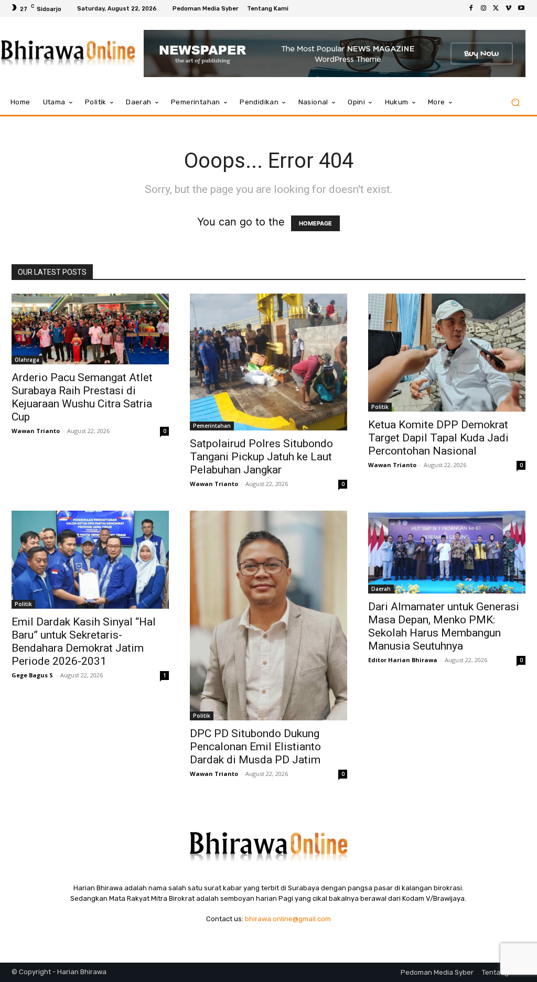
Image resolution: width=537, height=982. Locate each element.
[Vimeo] (508, 8)
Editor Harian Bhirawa (402, 660)
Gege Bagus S (32, 675)
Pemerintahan (212, 425)
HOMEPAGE (315, 223)
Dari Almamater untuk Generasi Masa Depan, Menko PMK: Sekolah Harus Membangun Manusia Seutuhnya (443, 626)
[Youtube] (521, 8)
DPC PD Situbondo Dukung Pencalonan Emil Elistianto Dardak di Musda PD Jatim (255, 746)
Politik (380, 407)
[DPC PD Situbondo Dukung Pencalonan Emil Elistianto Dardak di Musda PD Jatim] (268, 615)
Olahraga (27, 359)
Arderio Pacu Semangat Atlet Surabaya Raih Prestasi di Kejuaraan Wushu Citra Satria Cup (82, 397)
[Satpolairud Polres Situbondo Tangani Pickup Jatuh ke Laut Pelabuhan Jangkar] (268, 362)
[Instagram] (483, 8)
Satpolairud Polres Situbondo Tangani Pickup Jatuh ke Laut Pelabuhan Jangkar (261, 456)
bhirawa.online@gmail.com (288, 919)
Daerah (381, 588)
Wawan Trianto (36, 431)
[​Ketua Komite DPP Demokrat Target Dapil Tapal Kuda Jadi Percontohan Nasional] (446, 353)
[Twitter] (496, 8)
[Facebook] (471, 8)
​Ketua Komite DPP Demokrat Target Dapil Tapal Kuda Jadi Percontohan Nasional (438, 437)
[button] (515, 102)
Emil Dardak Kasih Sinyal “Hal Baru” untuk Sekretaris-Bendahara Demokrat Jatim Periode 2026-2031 (84, 641)
